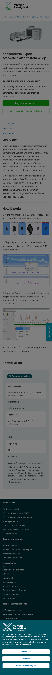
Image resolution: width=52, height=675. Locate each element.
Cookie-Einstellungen (26, 666)
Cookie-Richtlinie (23, 644)
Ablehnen (26, 659)
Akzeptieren (26, 652)
